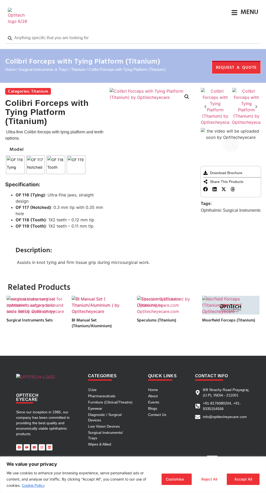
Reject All (209, 479)
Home (10, 69)
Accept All (243, 479)
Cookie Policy (33, 485)
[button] (186, 96)
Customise (175, 479)
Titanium (78, 69)
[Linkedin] (49, 447)
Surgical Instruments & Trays (43, 69)
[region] (133, 474)
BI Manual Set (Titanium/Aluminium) (92, 323)
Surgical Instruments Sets (29, 320)
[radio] (15, 165)
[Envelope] (34, 447)
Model (17, 149)
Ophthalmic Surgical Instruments (231, 210)
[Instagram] (42, 447)
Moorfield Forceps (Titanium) (228, 320)
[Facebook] (19, 447)
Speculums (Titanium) (156, 320)
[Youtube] (27, 447)
